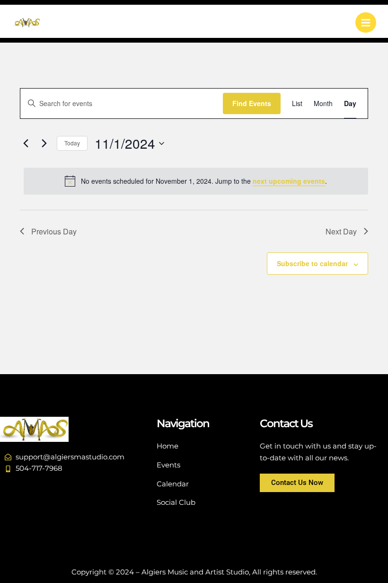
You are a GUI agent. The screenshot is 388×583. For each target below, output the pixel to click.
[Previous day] (25, 143)
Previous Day (54, 231)
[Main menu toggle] (365, 22)
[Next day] (44, 143)
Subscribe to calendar (312, 263)
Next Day (341, 231)
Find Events (251, 103)
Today (72, 143)
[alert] (196, 181)
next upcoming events (289, 181)
